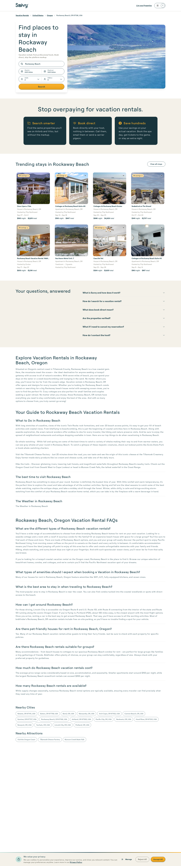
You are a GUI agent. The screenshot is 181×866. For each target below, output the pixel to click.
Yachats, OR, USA (43, 725)
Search (41, 86)
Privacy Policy (76, 862)
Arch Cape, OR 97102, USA (109, 714)
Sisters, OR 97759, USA (49, 714)
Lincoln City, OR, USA (63, 725)
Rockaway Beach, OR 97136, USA (54, 719)
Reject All (142, 859)
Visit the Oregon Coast (26, 739)
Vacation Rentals (22, 15)
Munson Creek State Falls (74, 739)
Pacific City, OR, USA (104, 719)
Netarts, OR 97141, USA (26, 714)
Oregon (50, 15)
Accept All (158, 859)
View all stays (156, 164)
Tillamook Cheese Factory (50, 739)
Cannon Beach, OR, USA (133, 714)
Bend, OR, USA (68, 714)
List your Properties (144, 5)
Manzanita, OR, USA (86, 714)
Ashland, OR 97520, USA (81, 719)
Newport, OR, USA (24, 725)
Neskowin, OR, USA (123, 719)
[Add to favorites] (47, 176)
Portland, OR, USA (82, 725)
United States (38, 15)
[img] (28, 175)
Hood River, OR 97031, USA (146, 719)
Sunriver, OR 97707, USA (26, 719)
